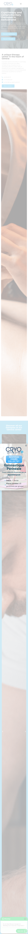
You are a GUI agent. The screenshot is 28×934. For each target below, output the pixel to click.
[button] (26, 445)
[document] (14, 467)
